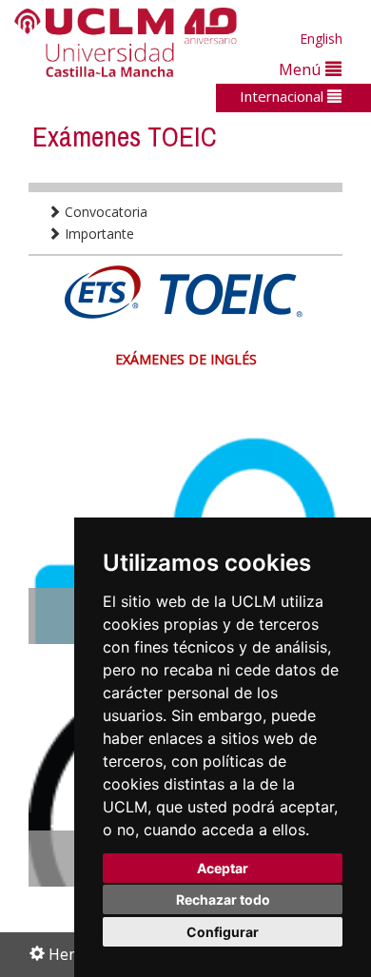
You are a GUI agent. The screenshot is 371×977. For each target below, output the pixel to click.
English (321, 38)
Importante (97, 234)
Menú (302, 69)
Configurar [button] (222, 932)
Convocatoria (104, 212)
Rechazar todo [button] (223, 899)
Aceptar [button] (222, 868)
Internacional (283, 96)
